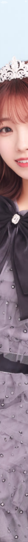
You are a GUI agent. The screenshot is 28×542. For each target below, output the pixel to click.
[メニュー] (26, 1)
